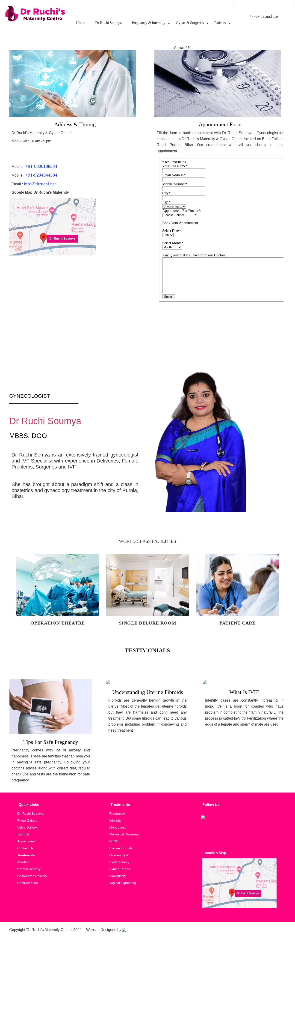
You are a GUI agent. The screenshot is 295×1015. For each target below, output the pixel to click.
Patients (220, 23)
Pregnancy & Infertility (148, 23)
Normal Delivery (29, 869)
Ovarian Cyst (118, 855)
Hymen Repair (119, 869)
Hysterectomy (119, 862)
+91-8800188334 (41, 166)
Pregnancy (117, 813)
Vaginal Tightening (122, 883)
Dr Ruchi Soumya (108, 23)
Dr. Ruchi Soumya (30, 813)
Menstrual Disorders (124, 834)
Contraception (27, 883)
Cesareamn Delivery (32, 876)
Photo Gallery (27, 820)
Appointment (26, 841)
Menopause (118, 827)
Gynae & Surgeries (190, 23)
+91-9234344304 (41, 174)
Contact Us (182, 48)
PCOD (113, 841)
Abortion (23, 862)
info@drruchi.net (40, 183)
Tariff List (23, 834)
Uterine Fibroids (121, 848)
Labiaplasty (117, 876)
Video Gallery (27, 827)
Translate (269, 16)
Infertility (115, 820)
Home (80, 23)
